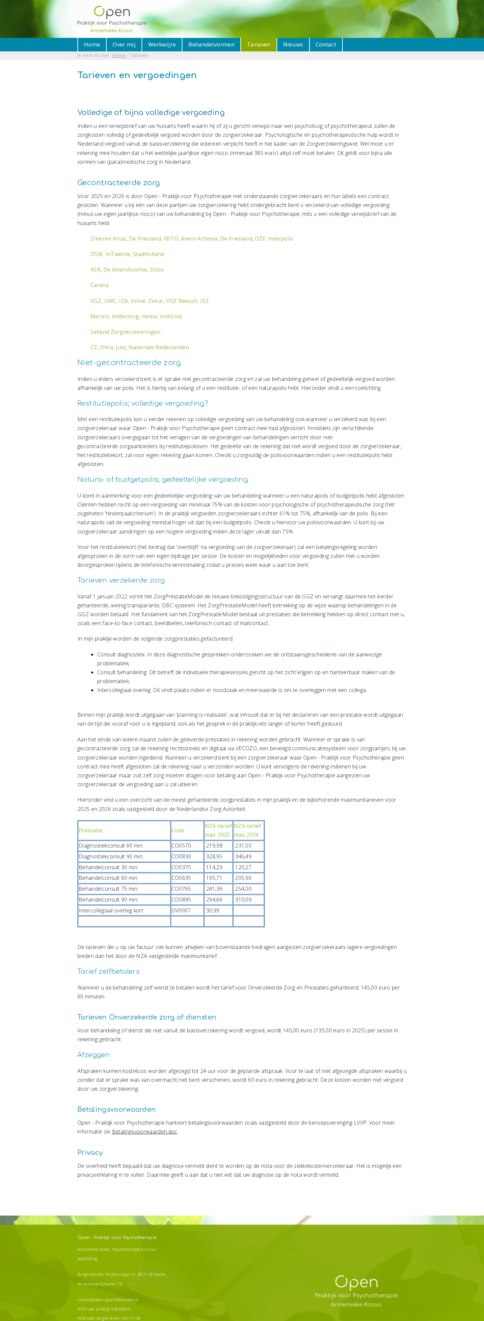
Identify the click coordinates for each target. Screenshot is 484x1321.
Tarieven (259, 44)
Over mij (124, 44)
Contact (326, 44)
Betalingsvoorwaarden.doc (144, 1131)
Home (92, 44)
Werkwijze (162, 44)
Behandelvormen (211, 44)
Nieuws (293, 44)
